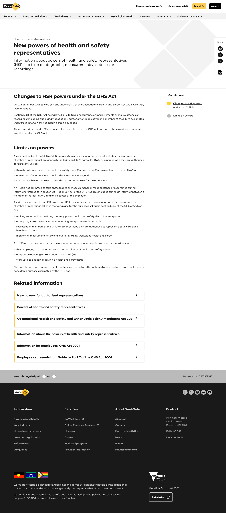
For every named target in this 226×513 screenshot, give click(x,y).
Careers (120, 425)
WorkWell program (76, 443)
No (58, 376)
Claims (69, 437)
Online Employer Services (80, 425)
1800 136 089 (173, 431)
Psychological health (26, 419)
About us (120, 419)
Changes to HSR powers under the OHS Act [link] (187, 105)
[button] (10, 16)
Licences (70, 431)
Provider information (77, 449)
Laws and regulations (37, 39)
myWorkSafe (72, 419)
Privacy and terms (126, 449)
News (118, 437)
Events (119, 443)
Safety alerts (21, 443)
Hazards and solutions (27, 431)
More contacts (175, 437)
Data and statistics (127, 431)
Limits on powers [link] (183, 115)
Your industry (22, 425)
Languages (20, 449)
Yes (49, 376)
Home (17, 39)
